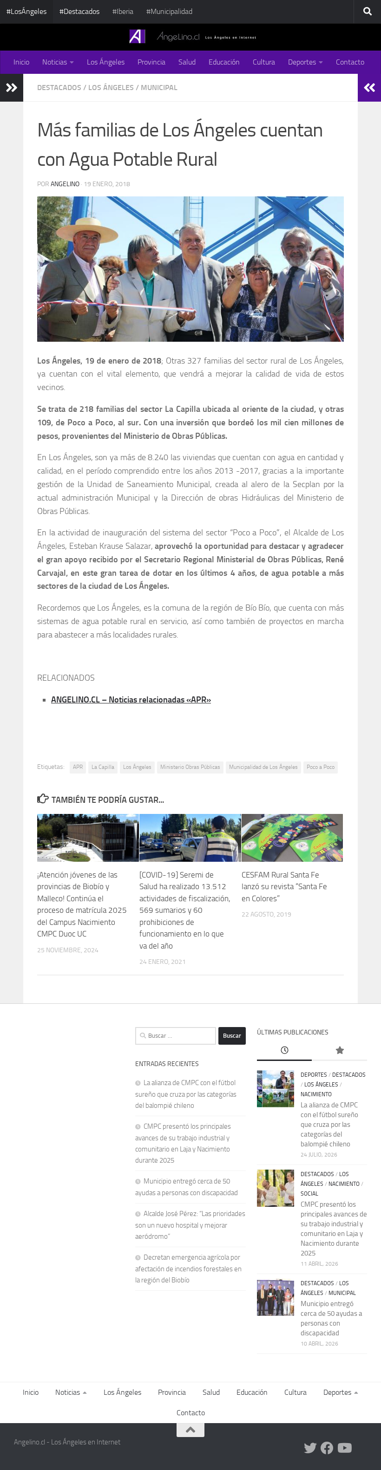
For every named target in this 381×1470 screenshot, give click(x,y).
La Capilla (103, 767)
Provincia (151, 62)
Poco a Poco (321, 767)
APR (78, 767)
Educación (224, 62)
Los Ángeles (106, 62)
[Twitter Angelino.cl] (310, 1448)
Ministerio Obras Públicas (190, 767)
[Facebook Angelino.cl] (327, 1448)
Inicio (21, 62)
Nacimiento (316, 1094)
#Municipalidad (169, 11)
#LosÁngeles (26, 11)
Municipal (159, 87)
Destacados (59, 87)
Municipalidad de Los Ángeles (263, 767)
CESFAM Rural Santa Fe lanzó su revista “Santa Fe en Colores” (284, 886)
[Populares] (339, 1051)
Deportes (302, 62)
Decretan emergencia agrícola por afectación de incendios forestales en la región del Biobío (188, 1268)
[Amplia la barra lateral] (11, 88)
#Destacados (79, 11)
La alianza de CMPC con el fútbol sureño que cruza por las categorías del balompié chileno (185, 1094)
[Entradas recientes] (284, 1051)
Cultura (264, 62)
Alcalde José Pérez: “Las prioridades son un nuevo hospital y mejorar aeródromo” (190, 1225)
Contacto (350, 62)
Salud (187, 62)
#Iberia (122, 11)
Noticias (54, 62)
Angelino (65, 184)
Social (309, 1193)
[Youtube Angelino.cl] (343, 1448)
